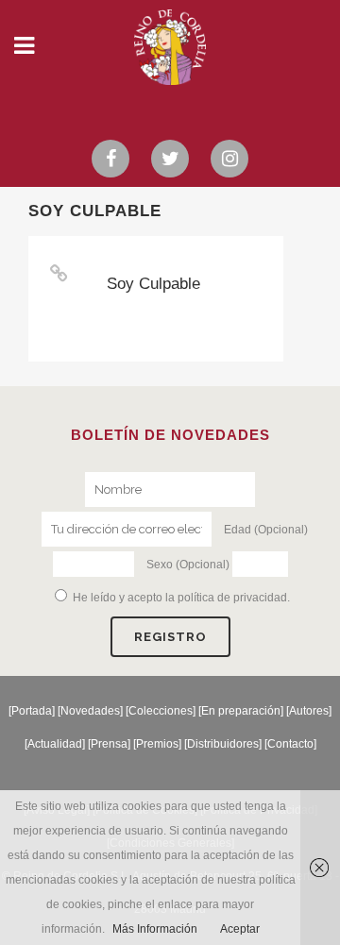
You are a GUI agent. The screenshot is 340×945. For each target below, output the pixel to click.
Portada (31, 710)
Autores (309, 710)
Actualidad (54, 744)
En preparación (240, 710)
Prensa (109, 744)
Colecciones (160, 710)
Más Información (154, 929)
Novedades (90, 710)
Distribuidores (223, 744)
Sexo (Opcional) (188, 564)
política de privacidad (232, 597)
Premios (157, 744)
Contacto (290, 744)
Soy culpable (153, 284)
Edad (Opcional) (266, 529)
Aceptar (240, 929)
